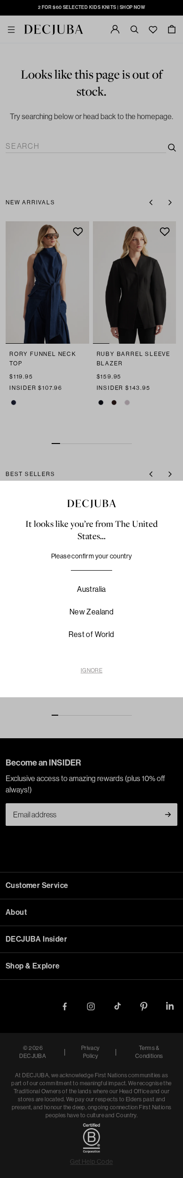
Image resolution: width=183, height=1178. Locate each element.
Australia (91, 589)
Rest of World (91, 634)
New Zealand (91, 611)
